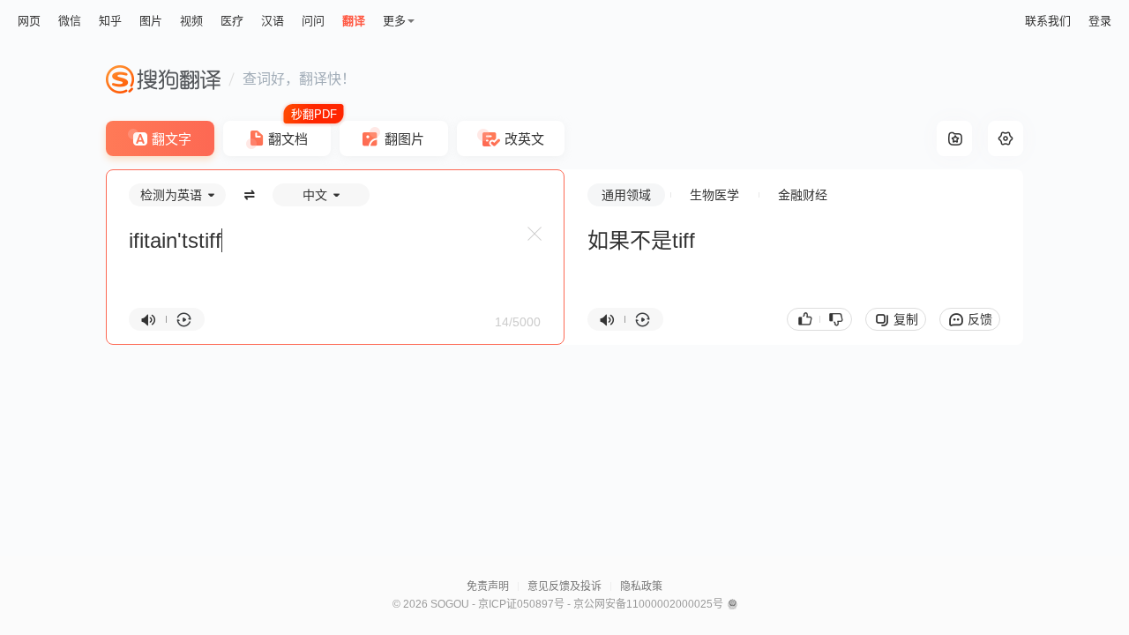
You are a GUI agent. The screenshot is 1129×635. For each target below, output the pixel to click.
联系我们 (1048, 20)
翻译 (353, 20)
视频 (191, 20)
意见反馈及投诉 (564, 586)
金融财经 (802, 195)
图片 (150, 20)
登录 (1099, 20)
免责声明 (488, 586)
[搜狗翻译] (163, 79)
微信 (69, 20)
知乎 (110, 20)
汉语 (272, 20)
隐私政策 (641, 586)
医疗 (232, 20)
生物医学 (714, 195)
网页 (29, 20)
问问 (313, 20)
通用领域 (626, 195)
